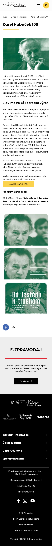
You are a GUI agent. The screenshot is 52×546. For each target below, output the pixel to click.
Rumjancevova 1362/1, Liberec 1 (26, 480)
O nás (13, 17)
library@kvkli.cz (26, 491)
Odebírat (24, 381)
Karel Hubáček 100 (18, 184)
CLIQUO (22, 539)
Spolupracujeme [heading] (14, 458)
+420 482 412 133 (26, 485)
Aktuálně (23, 17)
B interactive (35, 539)
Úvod (5, 17)
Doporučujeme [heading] (12, 450)
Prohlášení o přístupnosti (26, 518)
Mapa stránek (26, 524)
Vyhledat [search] (46, 5)
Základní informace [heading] (16, 435)
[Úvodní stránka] (14, 6)
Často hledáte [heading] (12, 443)
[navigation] (38, 5)
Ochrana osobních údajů (26, 530)
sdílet (13, 327)
